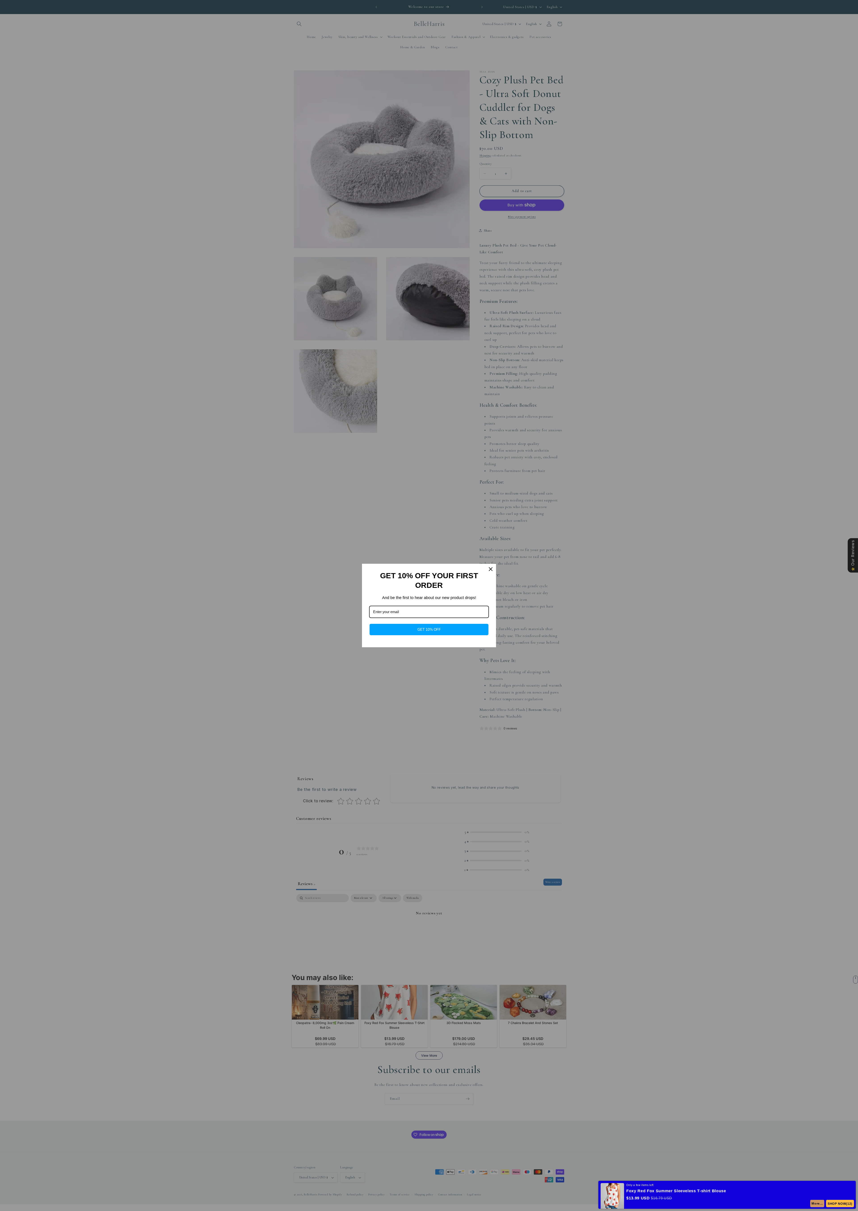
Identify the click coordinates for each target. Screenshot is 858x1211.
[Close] (490, 569)
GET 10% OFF (429, 629)
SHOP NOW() (841, 1203)
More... (819, 1203)
